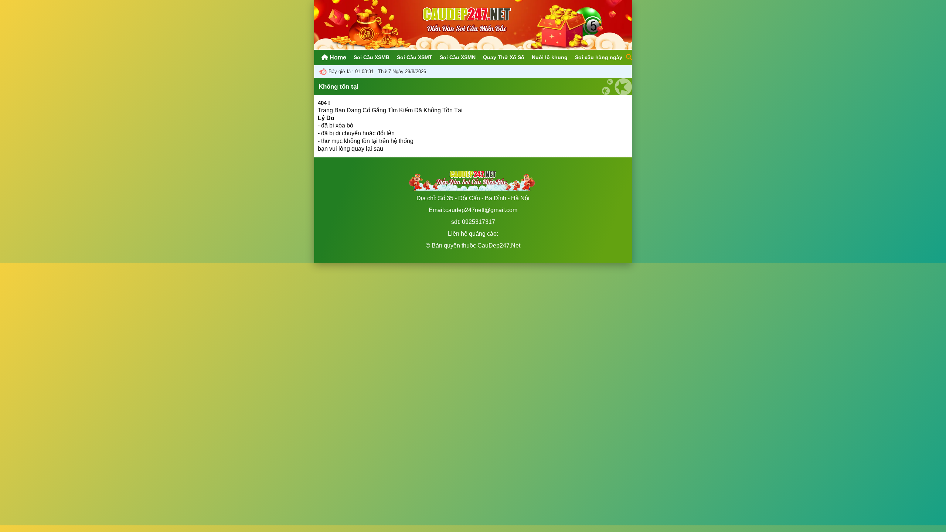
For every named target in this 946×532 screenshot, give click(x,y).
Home (337, 57)
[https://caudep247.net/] (473, 47)
